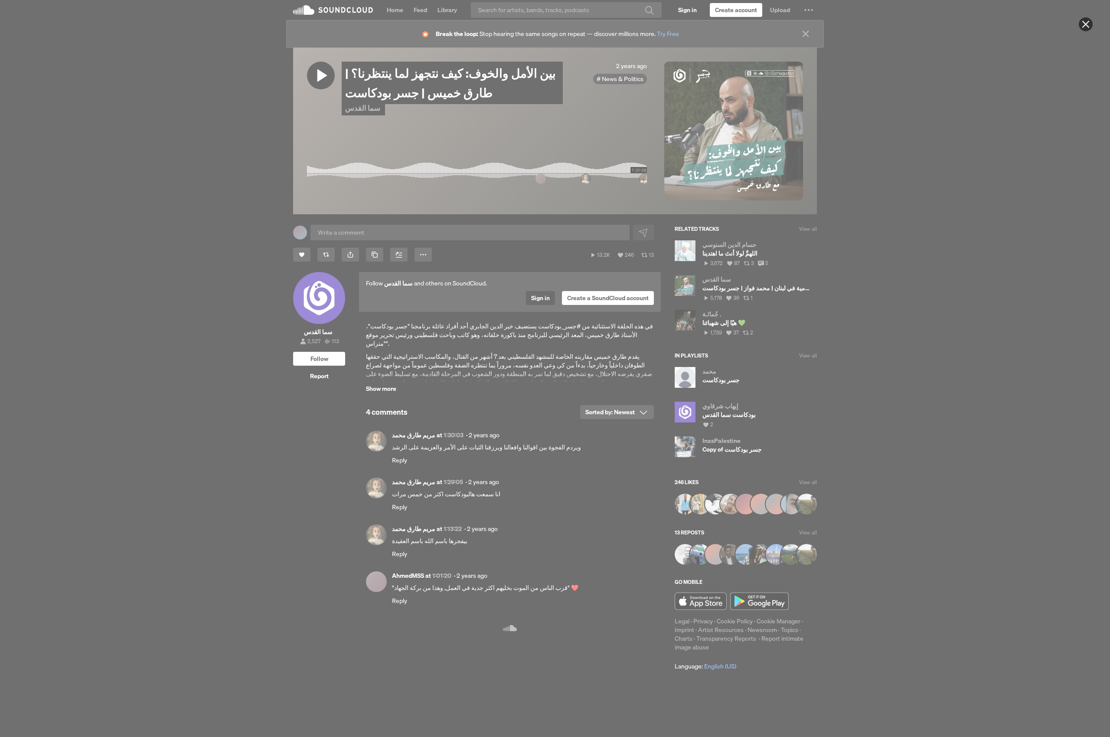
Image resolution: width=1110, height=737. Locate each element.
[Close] (1086, 24)
